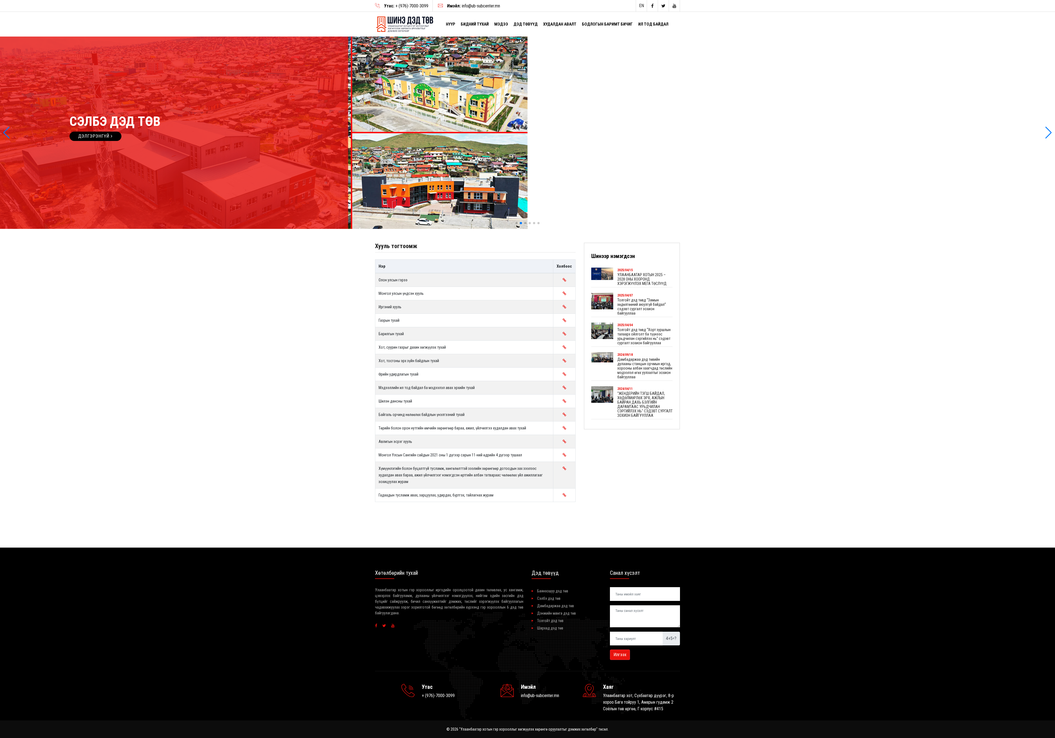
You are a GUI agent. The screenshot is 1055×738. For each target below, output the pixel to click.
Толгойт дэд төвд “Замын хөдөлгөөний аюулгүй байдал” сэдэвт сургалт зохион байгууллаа (641, 306)
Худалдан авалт (559, 24)
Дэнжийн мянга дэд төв (556, 613)
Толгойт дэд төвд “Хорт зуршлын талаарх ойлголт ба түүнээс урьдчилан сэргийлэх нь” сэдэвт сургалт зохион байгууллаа (644, 336)
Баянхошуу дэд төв (552, 591)
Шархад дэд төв (550, 628)
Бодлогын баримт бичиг (607, 24)
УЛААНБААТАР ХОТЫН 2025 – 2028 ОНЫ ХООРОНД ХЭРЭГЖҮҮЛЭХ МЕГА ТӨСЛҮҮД (642, 279)
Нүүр (450, 24)
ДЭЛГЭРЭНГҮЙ (94, 136)
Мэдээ (501, 24)
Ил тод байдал (653, 24)
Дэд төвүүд (525, 24)
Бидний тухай (475, 24)
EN (641, 5)
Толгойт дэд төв (550, 620)
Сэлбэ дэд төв (548, 598)
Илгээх (619, 654)
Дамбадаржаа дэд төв (555, 606)
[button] (6, 133)
